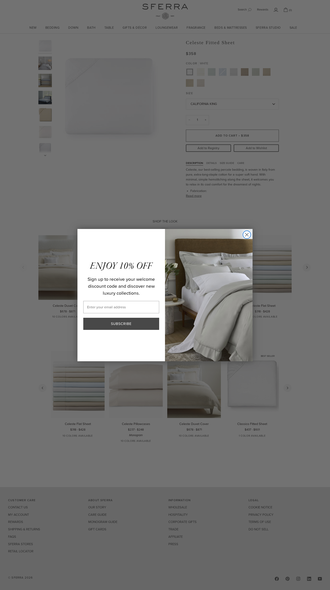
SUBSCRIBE (121, 323)
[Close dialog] (247, 235)
